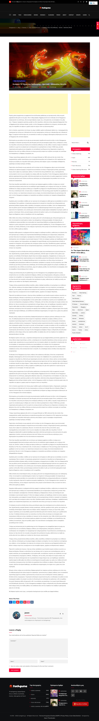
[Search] (89, 15)
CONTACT (71, 15)
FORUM (58, 15)
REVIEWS (42, 15)
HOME (14, 15)
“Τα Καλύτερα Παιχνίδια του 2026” (83, 185)
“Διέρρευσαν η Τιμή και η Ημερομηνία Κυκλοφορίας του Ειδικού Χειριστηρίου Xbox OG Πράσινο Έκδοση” (33, 1)
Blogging (83, 307)
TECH (19, 15)
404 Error (84, 347)
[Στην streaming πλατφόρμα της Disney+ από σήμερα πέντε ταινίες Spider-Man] (74, 259)
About (83, 343)
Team (73, 352)
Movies (79, 295)
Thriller (80, 330)
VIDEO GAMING (27, 15)
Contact (74, 347)
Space (87, 310)
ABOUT (64, 15)
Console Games (84, 304)
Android (74, 324)
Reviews (74, 292)
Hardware (81, 324)
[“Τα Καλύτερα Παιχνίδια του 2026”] (74, 183)
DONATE (78, 15)
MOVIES (36, 15)
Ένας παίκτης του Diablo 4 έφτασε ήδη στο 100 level (84, 270)
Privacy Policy (65, 715)
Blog (73, 343)
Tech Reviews (75, 298)
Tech (73, 295)
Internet (74, 318)
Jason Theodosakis (49, 718)
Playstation (75, 307)
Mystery (74, 327)
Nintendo (81, 318)
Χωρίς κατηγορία (76, 332)
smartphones (81, 321)
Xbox (73, 310)
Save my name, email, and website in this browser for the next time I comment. (32, 666)
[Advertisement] (38, 104)
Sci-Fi (86, 327)
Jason (26, 87)
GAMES (85, 15)
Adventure (80, 310)
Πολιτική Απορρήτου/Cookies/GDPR (49, 715)
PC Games (74, 304)
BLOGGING (51, 15)
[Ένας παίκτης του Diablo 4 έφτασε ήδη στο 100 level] (74, 269)
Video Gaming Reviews (78, 301)
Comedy (74, 315)
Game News (75, 312)
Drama (74, 321)
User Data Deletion (75, 715)
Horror (74, 330)
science (83, 312)
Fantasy (81, 315)
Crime (86, 330)
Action (80, 327)
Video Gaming (82, 292)
